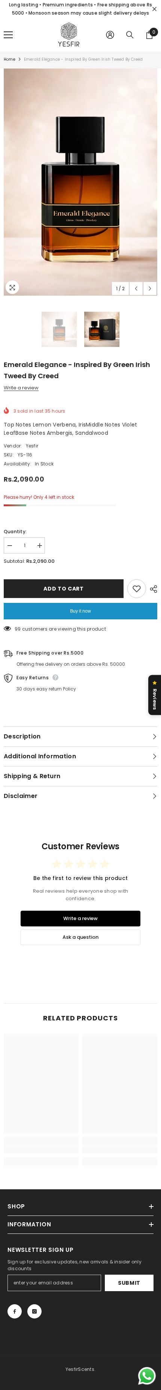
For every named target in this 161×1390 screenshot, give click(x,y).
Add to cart (63, 588)
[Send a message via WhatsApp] (147, 1376)
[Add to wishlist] (136, 588)
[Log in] (110, 35)
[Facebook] (14, 1311)
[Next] (150, 288)
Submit (129, 1283)
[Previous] (136, 288)
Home (9, 59)
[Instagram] (34, 1311)
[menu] (8, 34)
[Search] (129, 34)
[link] (41, 1149)
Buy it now (80, 611)
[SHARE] (151, 589)
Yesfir (32, 446)
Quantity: (15, 531)
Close (154, 9)
